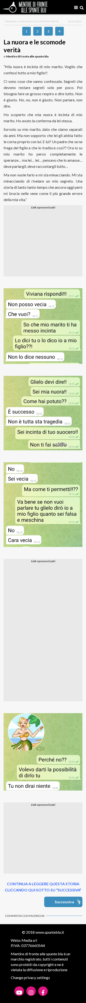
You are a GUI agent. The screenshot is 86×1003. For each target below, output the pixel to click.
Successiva (64, 901)
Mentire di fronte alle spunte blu (27, 56)
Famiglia (10, 21)
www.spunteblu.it (49, 932)
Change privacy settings (30, 977)
